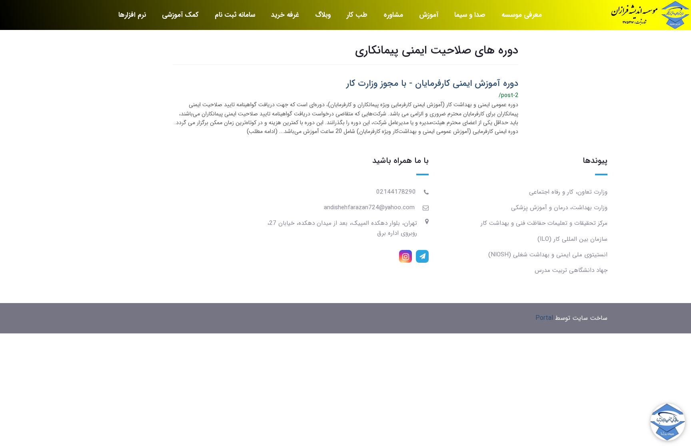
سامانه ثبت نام (235, 15)
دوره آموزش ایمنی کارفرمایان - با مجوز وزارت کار (432, 83)
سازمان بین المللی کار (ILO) (572, 239)
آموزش (428, 15)
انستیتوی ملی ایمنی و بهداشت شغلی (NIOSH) (547, 255)
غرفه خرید (285, 15)
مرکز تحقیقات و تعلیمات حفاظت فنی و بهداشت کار (544, 223)
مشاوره (393, 15)
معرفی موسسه (521, 15)
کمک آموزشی (180, 15)
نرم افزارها (132, 15)
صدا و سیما (469, 15)
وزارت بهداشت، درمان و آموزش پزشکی (559, 207)
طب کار (357, 15)
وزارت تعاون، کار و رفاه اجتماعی (568, 192)
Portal (544, 318)
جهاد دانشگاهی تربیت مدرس (571, 270)
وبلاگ (323, 15)
